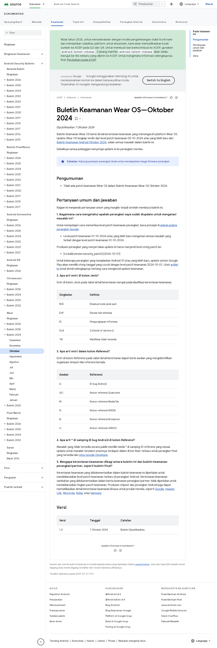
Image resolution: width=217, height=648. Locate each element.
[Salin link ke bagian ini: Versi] (69, 508)
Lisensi (101, 641)
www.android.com (171, 605)
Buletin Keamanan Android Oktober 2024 (81, 142)
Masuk (209, 4)
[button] (20, 54)
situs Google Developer (93, 455)
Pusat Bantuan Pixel (171, 599)
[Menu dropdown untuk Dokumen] (45, 4)
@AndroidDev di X (115, 599)
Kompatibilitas (102, 21)
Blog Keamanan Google (118, 610)
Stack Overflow (169, 615)
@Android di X (113, 594)
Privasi (111, 641)
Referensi (182, 21)
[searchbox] (23, 33)
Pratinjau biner (57, 610)
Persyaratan (56, 599)
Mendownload (57, 605)
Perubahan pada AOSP (81, 60)
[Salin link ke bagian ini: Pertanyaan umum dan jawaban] (120, 200)
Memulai (37, 21)
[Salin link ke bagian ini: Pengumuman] (86, 179)
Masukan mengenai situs (132, 641)
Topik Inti (78, 21)
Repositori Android (60, 594)
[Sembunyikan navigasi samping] (40, 641)
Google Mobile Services (173, 610)
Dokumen (35, 4)
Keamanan (57, 21)
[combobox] (149, 4)
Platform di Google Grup (118, 615)
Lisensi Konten (142, 564)
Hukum (90, 641)
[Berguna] (171, 97)
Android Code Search (66, 4)
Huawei (169, 489)
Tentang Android (59, 641)
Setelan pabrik (57, 615)
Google (159, 489)
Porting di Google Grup (117, 626)
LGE (59, 493)
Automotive (159, 21)
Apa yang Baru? (13, 21)
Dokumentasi (14, 13)
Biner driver (56, 621)
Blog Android (112, 605)
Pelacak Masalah (170, 621)
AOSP (59, 97)
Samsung (95, 493)
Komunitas (77, 641)
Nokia (79, 493)
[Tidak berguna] (176, 97)
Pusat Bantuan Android (173, 594)
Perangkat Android (131, 21)
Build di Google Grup (116, 621)
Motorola (69, 493)
